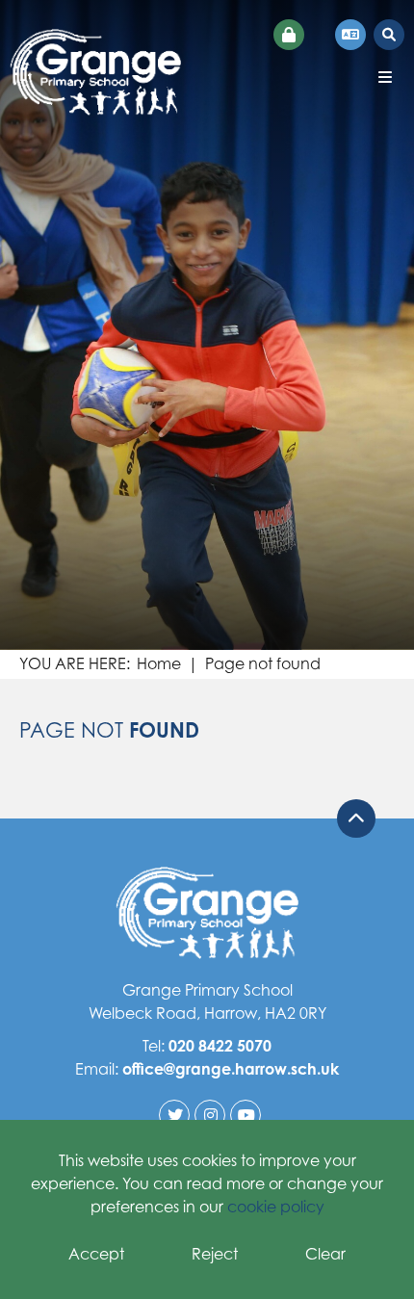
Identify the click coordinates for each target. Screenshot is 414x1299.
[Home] (95, 72)
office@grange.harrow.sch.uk (230, 1068)
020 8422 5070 (220, 1045)
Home (159, 663)
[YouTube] (245, 1115)
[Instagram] (209, 1115)
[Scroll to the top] (356, 818)
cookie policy (275, 1206)
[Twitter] (174, 1115)
